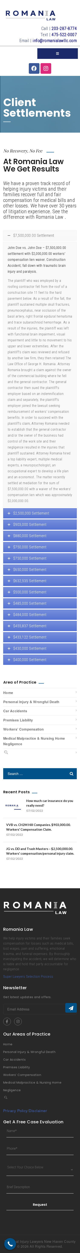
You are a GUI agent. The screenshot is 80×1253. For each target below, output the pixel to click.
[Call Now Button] (10, 1244)
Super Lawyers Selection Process (28, 976)
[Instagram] (46, 68)
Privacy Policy (15, 1110)
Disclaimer (38, 1110)
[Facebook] (34, 68)
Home (8, 692)
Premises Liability (18, 720)
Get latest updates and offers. (27, 997)
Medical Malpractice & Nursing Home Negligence (34, 741)
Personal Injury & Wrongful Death (31, 701)
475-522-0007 (64, 34)
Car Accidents (15, 710)
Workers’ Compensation (23, 729)
